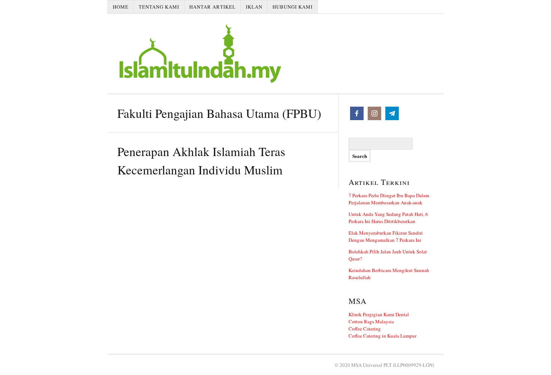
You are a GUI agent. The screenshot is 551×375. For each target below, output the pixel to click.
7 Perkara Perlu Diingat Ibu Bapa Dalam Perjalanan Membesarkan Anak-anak (389, 199)
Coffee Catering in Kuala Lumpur (382, 335)
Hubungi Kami (293, 6)
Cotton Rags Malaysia (371, 321)
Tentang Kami (159, 6)
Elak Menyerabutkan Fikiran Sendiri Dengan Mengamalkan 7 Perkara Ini (386, 236)
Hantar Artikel (212, 6)
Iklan (254, 6)
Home (121, 6)
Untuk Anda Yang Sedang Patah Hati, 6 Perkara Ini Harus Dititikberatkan (388, 218)
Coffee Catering (365, 328)
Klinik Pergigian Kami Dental (379, 314)
